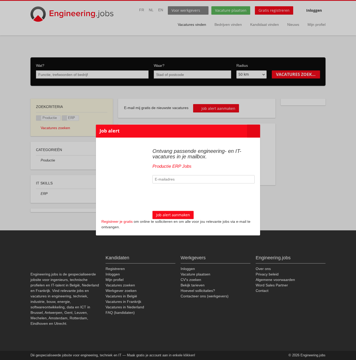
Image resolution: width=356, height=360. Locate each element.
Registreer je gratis (117, 222)
